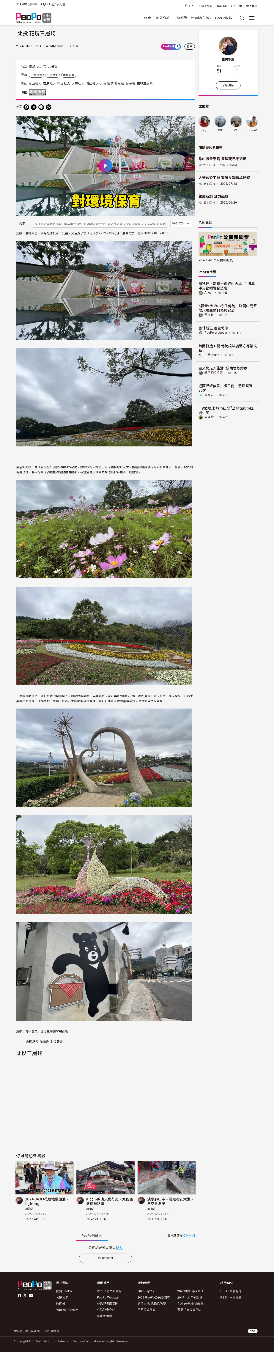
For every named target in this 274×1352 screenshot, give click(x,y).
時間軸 (60, 1303)
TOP (252, 1331)
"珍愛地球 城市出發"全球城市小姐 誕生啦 (226, 410)
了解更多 (228, 85)
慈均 (220, 130)
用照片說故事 (147, 1309)
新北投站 (117, 83)
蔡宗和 (209, 315)
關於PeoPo (64, 1291)
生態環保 (36, 75)
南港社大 (49, 83)
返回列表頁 (105, 1258)
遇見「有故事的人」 (191, 1309)
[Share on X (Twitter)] (34, 107)
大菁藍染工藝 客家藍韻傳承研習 (224, 178)
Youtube (31, 1295)
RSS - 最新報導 (231, 1291)
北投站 (105, 83)
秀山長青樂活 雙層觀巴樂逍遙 (222, 159)
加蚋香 (29, 1209)
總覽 (147, 18)
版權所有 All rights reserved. (38, 92)
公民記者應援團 (107, 1303)
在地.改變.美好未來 (190, 1303)
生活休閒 (52, 75)
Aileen (208, 292)
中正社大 (63, 83)
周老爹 (209, 417)
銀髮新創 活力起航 (213, 196)
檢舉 (189, 46)
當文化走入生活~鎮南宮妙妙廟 (223, 367)
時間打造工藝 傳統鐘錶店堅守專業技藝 (228, 348)
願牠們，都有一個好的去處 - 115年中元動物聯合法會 (227, 285)
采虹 (236, 130)
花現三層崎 (145, 83)
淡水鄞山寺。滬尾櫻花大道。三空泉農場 (170, 1201)
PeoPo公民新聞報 (109, 1291)
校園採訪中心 (201, 18)
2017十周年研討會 (190, 1297)
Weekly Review (67, 1309)
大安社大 (78, 83)
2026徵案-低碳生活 (190, 1291)
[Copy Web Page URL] (48, 107)
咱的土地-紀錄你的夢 (152, 1303)
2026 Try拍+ (146, 1291)
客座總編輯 (104, 1316)
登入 (191, 5)
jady (204, 130)
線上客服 (251, 6)
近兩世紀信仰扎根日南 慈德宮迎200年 (226, 388)
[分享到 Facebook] (26, 107)
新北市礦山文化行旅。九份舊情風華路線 (109, 1201)
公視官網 (236, 6)
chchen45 (252, 130)
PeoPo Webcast (215, 332)
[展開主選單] (252, 18)
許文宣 (209, 395)
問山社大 (92, 83)
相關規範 (62, 1297)
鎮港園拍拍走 (213, 372)
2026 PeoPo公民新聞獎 (154, 1297)
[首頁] (33, 18)
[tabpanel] (105, 1248)
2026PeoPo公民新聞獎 (216, 260)
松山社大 (35, 83)
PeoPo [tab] (92, 1236)
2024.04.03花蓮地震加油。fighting (47, 1201)
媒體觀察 (68, 75)
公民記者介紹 (106, 1309)
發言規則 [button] (189, 1235)
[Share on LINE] (41, 107)
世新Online (211, 355)
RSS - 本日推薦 (231, 1297)
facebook (20, 1295)
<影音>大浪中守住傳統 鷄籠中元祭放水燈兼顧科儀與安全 (228, 308)
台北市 (41, 66)
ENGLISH (221, 6)
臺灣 (32, 66)
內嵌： (23, 223)
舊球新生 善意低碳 (213, 327)
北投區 (53, 66)
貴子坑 (130, 83)
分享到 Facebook (189, 121)
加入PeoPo (205, 6)
